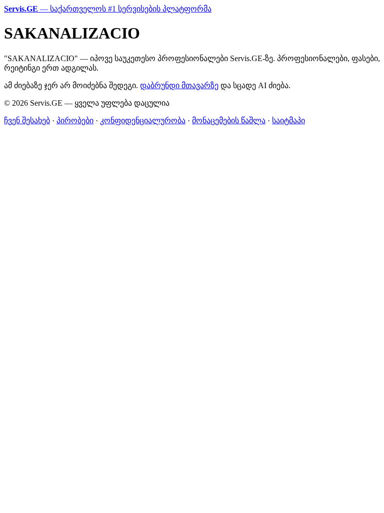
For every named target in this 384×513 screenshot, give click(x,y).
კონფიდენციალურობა (143, 120)
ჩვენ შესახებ (27, 120)
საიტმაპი (288, 120)
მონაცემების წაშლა (229, 120)
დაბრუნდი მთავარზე (179, 85)
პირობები (75, 120)
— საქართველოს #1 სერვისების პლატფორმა (108, 9)
